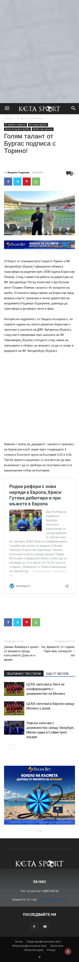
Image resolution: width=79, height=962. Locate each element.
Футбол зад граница (42, 129)
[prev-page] (6, 747)
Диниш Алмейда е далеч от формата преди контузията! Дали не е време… (21, 653)
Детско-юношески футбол (17, 129)
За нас (19, 941)
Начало (8, 118)
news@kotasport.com (52, 899)
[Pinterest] (27, 182)
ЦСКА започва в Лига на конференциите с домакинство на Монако (45, 689)
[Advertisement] (39, 39)
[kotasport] (39, 108)
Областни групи (33, 950)
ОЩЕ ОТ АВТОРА (57, 673)
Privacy (51, 950)
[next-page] (13, 747)
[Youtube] (45, 927)
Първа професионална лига (44, 941)
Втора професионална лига (29, 945)
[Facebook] (8, 182)
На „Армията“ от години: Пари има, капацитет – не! (58, 651)
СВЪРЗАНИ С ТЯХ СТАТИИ (23, 673)
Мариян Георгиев (18, 172)
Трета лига (56, 945)
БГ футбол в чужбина (29, 118)
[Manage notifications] (68, 951)
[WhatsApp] (36, 182)
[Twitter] (17, 182)
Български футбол (38, 124)
